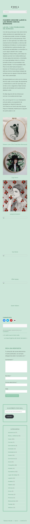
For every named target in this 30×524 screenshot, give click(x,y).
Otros (5, 16)
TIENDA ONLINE (7, 520)
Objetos (10, 484)
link (14, 100)
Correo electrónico (11, 382)
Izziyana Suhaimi (15, 214)
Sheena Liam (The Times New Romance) (15, 144)
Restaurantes (11, 501)
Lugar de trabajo (12, 475)
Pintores (10, 497)
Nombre (8, 376)
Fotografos (11, 465)
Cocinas (10, 442)
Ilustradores (11, 471)
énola (9, 462)
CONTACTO (23, 520)
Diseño (10, 455)
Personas (10, 494)
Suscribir (9, 416)
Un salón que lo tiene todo (11, 335)
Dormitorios (11, 458)
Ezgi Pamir (15, 177)
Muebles (10, 481)
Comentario (9, 359)
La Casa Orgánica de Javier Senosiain (15, 338)
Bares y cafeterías (13, 435)
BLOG (16, 520)
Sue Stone (15, 252)
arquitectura (11, 432)
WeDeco (10, 507)
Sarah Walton (15, 305)
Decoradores (11, 445)
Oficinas (10, 488)
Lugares (10, 478)
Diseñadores (11, 452)
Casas (9, 439)
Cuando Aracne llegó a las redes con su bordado (14, 22)
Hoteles (10, 468)
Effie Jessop (15, 279)
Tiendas (10, 504)
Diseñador (11, 448)
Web (6, 389)
